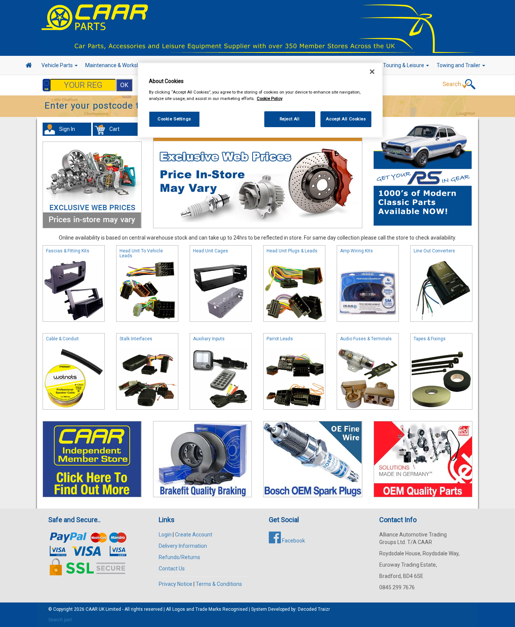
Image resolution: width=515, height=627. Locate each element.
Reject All (290, 118)
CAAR (92, 609)
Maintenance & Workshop (116, 65)
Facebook (293, 541)
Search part (60, 619)
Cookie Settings (174, 118)
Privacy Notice (175, 584)
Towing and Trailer (459, 65)
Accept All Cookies (346, 118)
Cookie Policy (269, 98)
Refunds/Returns (179, 557)
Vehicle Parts (57, 65)
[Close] (372, 71)
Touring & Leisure (404, 65)
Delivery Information (183, 546)
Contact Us (172, 569)
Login (165, 535)
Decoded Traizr (314, 609)
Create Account (193, 535)
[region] (260, 100)
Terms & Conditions (219, 584)
